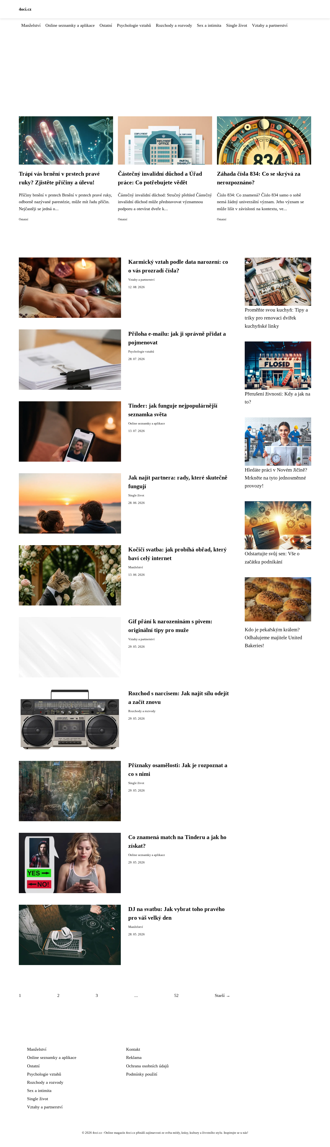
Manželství (31, 25)
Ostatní (106, 25)
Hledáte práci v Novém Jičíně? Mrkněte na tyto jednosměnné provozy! (276, 478)
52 (176, 995)
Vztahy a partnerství (269, 25)
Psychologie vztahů (134, 25)
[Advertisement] (165, 65)
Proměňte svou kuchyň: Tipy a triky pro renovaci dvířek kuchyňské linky (276, 318)
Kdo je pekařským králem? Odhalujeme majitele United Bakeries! (273, 637)
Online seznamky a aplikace (70, 25)
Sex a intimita (209, 25)
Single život (236, 25)
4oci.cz (25, 9)
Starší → (222, 995)
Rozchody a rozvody (174, 25)
